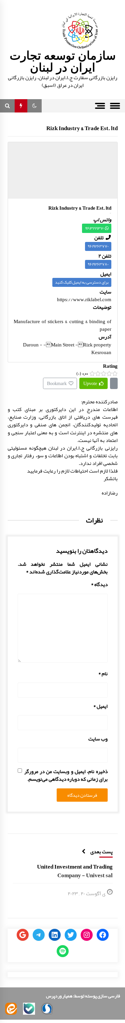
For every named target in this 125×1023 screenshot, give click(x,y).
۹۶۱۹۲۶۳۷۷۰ (98, 246)
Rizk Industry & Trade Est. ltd (82, 128)
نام (103, 674)
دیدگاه (99, 584)
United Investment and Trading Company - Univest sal (75, 871)
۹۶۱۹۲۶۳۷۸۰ (98, 264)
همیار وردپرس (59, 995)
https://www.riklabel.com (84, 300)
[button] (34, 105)
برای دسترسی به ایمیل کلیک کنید (82, 282)
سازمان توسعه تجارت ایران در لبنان (63, 61)
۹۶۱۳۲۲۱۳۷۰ (95, 228)
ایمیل (100, 706)
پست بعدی (101, 852)
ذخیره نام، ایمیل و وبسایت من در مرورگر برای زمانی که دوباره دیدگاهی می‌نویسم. (66, 775)
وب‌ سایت (98, 739)
